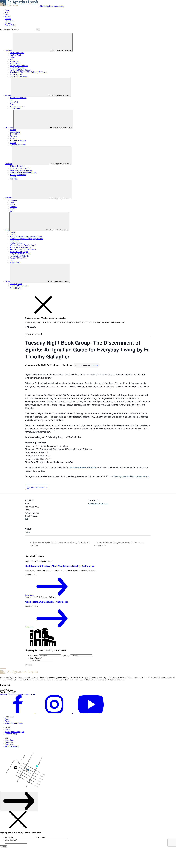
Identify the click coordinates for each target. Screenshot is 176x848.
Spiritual (13, 209)
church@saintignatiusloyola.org (23, 694)
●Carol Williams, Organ (19, 252)
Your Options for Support (14, 732)
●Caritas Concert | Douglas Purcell (23, 245)
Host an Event (15, 63)
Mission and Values (17, 53)
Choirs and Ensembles (18, 258)
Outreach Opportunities (18, 76)
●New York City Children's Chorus (23, 249)
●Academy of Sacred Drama (20, 247)
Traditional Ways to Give (19, 286)
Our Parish (9, 50)
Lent (11, 100)
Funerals (13, 143)
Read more (29, 595)
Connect (8, 19)
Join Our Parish (15, 55)
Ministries (8, 198)
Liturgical (13, 207)
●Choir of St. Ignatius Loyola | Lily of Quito (26, 239)
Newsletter (10, 21)
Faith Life (8, 164)
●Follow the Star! (16, 243)
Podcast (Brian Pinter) (18, 175)
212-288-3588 (5, 694)
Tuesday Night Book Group (98, 503)
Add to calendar (37, 487)
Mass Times (9, 740)
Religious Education (17, 166)
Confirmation (15, 132)
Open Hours (9, 744)
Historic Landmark (12, 746)
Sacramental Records (18, 145)
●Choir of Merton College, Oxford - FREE (26, 237)
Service (12, 204)
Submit (28, 665)
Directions (9, 742)
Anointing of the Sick (18, 140)
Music (12, 211)
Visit (6, 12)
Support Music (15, 262)
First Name (34, 656)
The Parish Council (17, 68)
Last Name (66, 656)
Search (8, 23)
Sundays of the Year (17, 106)
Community (14, 200)
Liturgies (13, 232)
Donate (7, 729)
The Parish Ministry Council (20, 70)
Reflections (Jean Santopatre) (21, 170)
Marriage (13, 138)
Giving (7, 281)
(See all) (94, 365)
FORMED (14, 179)
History (12, 57)
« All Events (30, 326)
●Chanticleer (14, 241)
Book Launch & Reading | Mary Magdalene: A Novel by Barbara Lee (59, 566)
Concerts (13, 234)
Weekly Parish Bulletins (19, 66)
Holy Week (14, 102)
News (7, 14)
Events (7, 16)
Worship (8, 95)
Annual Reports (16, 74)
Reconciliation (15, 134)
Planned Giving (15, 288)
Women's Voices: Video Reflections (23, 172)
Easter (12, 104)
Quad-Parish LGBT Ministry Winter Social (46, 602)
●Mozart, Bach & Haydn (19, 256)
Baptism (13, 130)
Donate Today (10, 25)
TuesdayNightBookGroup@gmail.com (131, 476)
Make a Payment (16, 284)
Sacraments (9, 127)
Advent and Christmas (18, 98)
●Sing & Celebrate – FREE (20, 254)
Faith (27, 519)
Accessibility (14, 61)
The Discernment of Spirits (82, 467)
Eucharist (13, 136)
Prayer (12, 202)
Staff (11, 59)
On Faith (13, 177)
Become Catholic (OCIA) (19, 168)
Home (7, 10)
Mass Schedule (15, 108)
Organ (12, 260)
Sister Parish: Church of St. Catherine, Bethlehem (28, 72)
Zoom (27, 532)
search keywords (6, 29)
